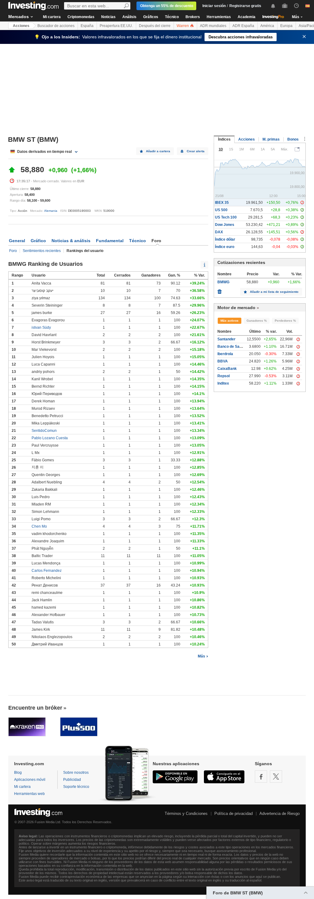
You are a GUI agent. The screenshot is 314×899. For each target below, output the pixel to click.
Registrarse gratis (245, 6)
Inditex (223, 383)
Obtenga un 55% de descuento (166, 6)
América (267, 26)
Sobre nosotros (76, 772)
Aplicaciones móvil (29, 779)
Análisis (129, 17)
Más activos (229, 320)
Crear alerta (196, 151)
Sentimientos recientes (42, 251)
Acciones (21, 26)
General (17, 240)
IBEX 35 (222, 202)
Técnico (172, 17)
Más (201, 656)
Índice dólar (225, 239)
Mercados (18, 16)
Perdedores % (285, 320)
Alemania (50, 210)
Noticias (108, 17)
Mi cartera (52, 17)
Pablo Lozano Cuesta (50, 438)
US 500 (221, 210)
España (87, 26)
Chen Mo (39, 526)
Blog (18, 772)
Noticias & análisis (71, 240)
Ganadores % (257, 320)
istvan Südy (41, 327)
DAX (219, 232)
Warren (183, 26)
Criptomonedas (80, 17)
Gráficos (150, 17)
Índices (224, 139)
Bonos (293, 139)
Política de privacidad (233, 813)
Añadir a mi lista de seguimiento (274, 291)
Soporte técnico (76, 787)
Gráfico (38, 240)
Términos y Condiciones (186, 813)
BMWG (223, 282)
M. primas (271, 139)
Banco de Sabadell (233, 346)
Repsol (223, 376)
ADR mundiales (213, 26)
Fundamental (110, 240)
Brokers (193, 17)
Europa (286, 26)
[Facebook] (261, 776)
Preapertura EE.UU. (116, 26)
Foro (13, 251)
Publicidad (72, 779)
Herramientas (219, 17)
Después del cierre (154, 26)
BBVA (222, 361)
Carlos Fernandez (47, 570)
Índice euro (224, 247)
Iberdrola (225, 354)
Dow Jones (224, 225)
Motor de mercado (236, 307)
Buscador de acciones (56, 26)
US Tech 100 (226, 217)
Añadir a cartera (158, 151)
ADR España (243, 26)
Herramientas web (29, 794)
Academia (246, 17)
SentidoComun (44, 430)
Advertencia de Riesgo (279, 813)
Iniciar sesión (214, 6)
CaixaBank (227, 368)
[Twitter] (276, 776)
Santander (226, 339)
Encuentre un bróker (35, 708)
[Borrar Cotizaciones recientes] (219, 290)
